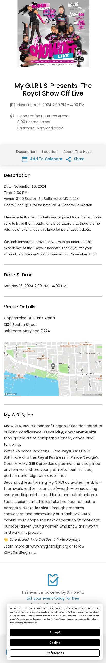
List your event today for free (53, 598)
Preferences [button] (30, 623)
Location (50, 151)
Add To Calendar (46, 158)
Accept (54, 632)
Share (78, 158)
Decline (54, 643)
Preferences (54, 653)
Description (26, 151)
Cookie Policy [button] (52, 619)
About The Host (77, 151)
